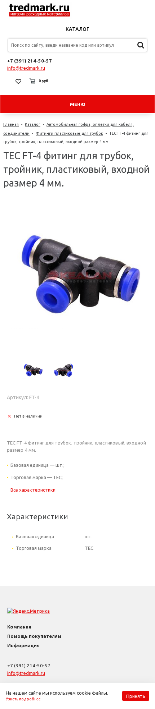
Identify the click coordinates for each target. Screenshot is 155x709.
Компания (19, 626)
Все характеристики (33, 489)
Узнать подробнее (23, 699)
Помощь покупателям (34, 636)
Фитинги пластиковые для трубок (69, 133)
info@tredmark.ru (26, 67)
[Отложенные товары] (18, 81)
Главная (11, 124)
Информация (23, 645)
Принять (135, 696)
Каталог (77, 29)
